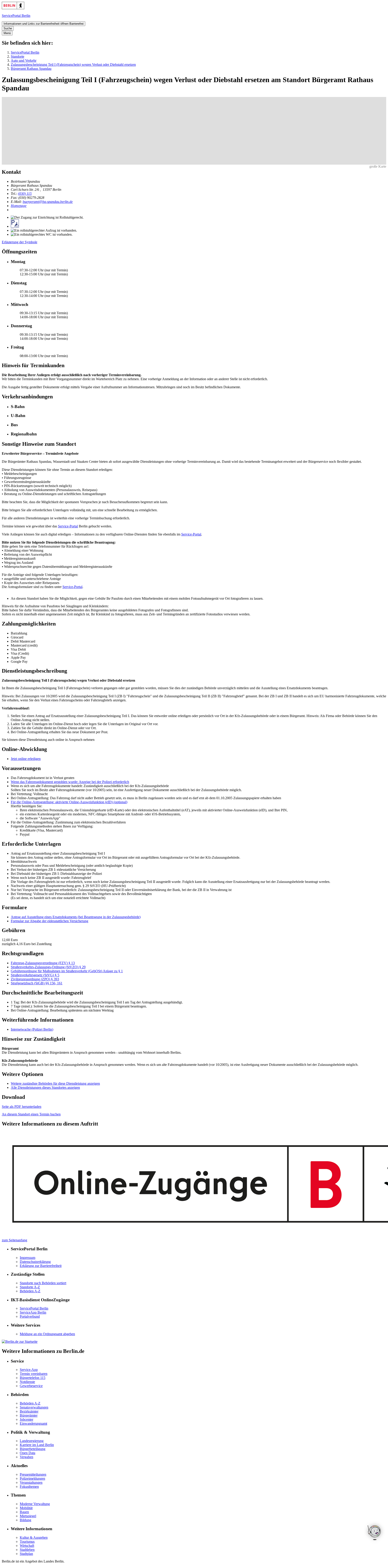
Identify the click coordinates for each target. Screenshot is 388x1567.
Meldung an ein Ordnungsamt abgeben (47, 1334)
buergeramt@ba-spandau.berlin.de (48, 202)
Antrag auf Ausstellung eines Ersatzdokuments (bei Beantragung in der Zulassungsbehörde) (76, 917)
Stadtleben (27, 1550)
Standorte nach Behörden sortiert (43, 1283)
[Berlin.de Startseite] (13, 8)
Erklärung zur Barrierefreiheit (41, 1266)
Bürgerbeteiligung (32, 1449)
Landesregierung (32, 1441)
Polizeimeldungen (32, 1478)
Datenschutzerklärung (35, 1262)
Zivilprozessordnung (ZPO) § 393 (35, 979)
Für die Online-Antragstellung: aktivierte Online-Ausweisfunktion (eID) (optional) (69, 802)
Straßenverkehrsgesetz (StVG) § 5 (35, 975)
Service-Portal (68, 526)
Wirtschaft (27, 1545)
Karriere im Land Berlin (37, 1445)
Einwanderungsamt (33, 1423)
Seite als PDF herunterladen (21, 1106)
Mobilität (26, 1508)
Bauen (24, 1512)
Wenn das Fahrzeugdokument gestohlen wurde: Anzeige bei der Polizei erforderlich (70, 782)
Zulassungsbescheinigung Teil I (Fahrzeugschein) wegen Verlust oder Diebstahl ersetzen (73, 64)
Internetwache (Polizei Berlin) (32, 1029)
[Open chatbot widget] (374, 1533)
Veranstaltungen (31, 1482)
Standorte (17, 56)
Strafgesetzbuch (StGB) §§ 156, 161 (36, 983)
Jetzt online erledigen (26, 759)
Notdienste (27, 1382)
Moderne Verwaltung (35, 1504)
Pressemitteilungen (33, 1474)
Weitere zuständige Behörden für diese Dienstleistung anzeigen (55, 1083)
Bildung (25, 1520)
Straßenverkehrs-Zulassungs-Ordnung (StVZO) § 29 (48, 967)
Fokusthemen (29, 1486)
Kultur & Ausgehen (34, 1537)
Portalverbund (30, 1316)
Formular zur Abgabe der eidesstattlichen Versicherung (49, 921)
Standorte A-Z (30, 1287)
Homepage (18, 206)
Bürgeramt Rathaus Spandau (31, 68)
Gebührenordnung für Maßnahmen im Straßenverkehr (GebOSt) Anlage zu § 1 (67, 971)
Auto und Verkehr (23, 60)
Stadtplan (26, 1554)
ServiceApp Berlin (33, 1312)
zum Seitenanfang (14, 1240)
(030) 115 (25, 193)
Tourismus (27, 1541)
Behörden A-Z (30, 1291)
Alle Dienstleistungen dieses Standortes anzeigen (45, 1087)
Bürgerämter (28, 1415)
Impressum (27, 1258)
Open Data (27, 1453)
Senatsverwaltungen (34, 1407)
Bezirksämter (29, 1411)
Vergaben (26, 1457)
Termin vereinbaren (33, 1374)
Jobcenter (26, 1419)
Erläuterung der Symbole (19, 242)
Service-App (29, 1370)
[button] (198, 406)
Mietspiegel (28, 1516)
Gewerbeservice (31, 1386)
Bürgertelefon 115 (32, 1378)
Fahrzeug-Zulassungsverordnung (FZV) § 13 (43, 963)
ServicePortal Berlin (25, 52)
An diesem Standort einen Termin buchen (31, 1114)
